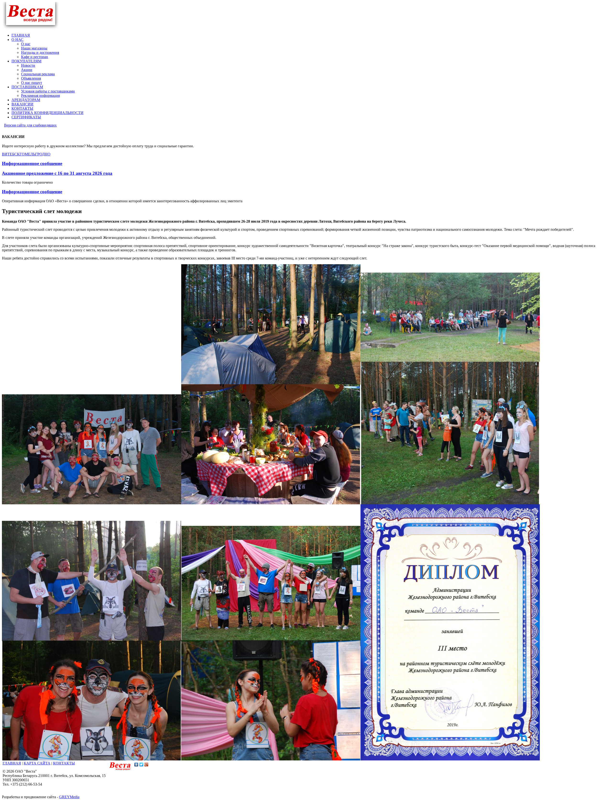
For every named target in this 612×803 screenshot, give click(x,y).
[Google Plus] (146, 764)
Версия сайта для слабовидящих (30, 125)
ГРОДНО (42, 154)
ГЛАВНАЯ (12, 763)
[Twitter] (141, 764)
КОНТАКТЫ (64, 763)
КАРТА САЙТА (37, 763)
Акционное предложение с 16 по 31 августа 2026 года (57, 173)
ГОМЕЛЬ (27, 154)
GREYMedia (69, 797)
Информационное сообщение (32, 163)
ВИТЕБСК (11, 154)
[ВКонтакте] (136, 764)
